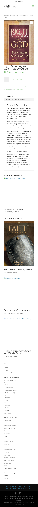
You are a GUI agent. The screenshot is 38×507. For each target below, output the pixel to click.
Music (6, 400)
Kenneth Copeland (18, 89)
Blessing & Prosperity (10, 425)
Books (6, 383)
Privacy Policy (11, 489)
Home (5, 15)
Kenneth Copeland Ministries (19, 498)
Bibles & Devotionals (11, 390)
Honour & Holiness (9, 457)
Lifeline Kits (7, 444)
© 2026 (7, 496)
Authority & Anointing (10, 428)
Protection (7, 452)
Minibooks (8, 385)
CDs (5, 395)
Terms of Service (24, 489)
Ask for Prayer (11, 486)
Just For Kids (7, 463)
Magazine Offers (8, 373)
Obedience (7, 433)
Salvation (6, 423)
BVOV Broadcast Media (10, 380)
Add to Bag (17, 79)
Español (6, 478)
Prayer (6, 436)
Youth (5, 466)
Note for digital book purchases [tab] (16, 100)
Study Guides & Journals (12, 393)
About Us (21, 486)
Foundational (11, 15)
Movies (7, 410)
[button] (31, 22)
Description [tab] (9, 97)
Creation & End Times (10, 468)
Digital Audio (7, 413)
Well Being (7, 455)
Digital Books (9, 387)
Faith (5, 431)
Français (6, 475)
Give (28, 486)
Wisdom (6, 439)
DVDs (5, 403)
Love (5, 447)
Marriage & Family (9, 460)
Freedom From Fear (9, 449)
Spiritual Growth (8, 441)
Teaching (7, 397)
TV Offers (6, 370)
